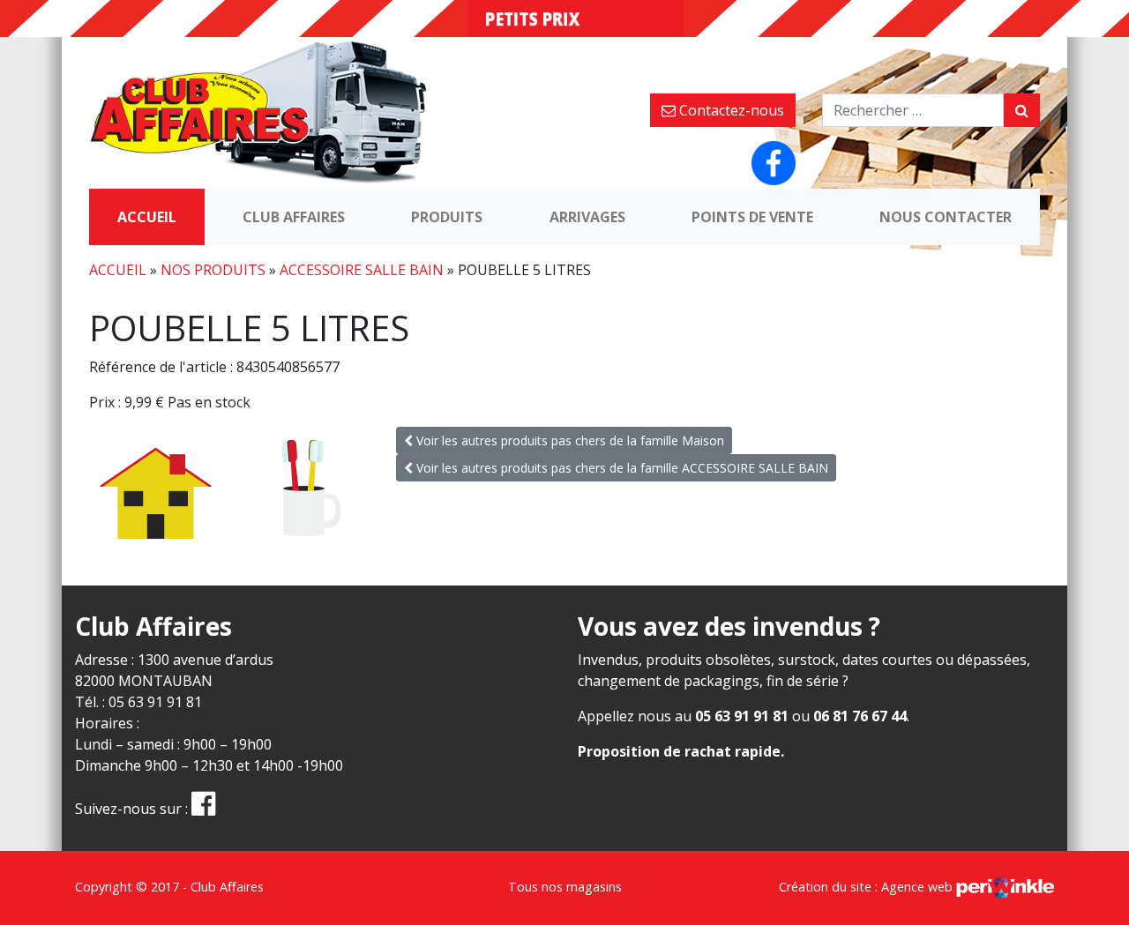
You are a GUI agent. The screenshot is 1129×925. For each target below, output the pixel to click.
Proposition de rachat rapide (679, 751)
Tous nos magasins (565, 886)
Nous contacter (945, 217)
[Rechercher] (1022, 110)
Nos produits (213, 270)
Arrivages (587, 217)
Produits (446, 217)
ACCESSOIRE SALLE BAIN (362, 270)
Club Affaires (294, 217)
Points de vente (752, 217)
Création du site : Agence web (867, 886)
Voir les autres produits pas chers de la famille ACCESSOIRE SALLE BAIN (620, 467)
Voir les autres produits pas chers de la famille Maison (568, 440)
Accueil (146, 217)
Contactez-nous (730, 110)
